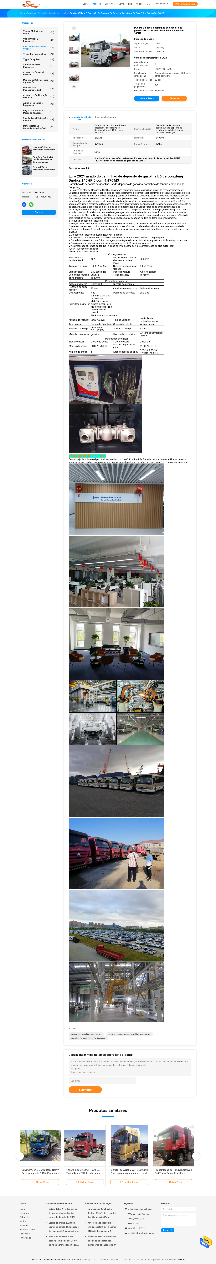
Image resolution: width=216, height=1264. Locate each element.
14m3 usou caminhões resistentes (86, 1034)
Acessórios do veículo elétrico (38, 73)
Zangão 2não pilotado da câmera (38, 119)
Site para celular (27, 1229)
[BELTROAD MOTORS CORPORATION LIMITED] (31, 4)
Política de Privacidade (25, 1236)
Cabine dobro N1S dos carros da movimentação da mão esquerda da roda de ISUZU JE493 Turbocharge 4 (63, 1213)
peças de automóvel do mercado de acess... (38, 111)
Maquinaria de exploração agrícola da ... (38, 81)
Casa (22, 1209)
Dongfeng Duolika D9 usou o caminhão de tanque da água (43, 159)
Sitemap (24, 1225)
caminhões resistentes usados (38, 47)
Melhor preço (147, 98)
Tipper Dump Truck (38, 59)
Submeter (85, 1090)
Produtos (24, 1213)
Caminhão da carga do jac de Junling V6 (88, 1038)
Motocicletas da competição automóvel (38, 127)
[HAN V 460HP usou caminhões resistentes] (27, 150)
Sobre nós (24, 1217)
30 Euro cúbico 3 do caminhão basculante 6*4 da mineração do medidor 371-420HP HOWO (172, 1173)
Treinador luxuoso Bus (38, 54)
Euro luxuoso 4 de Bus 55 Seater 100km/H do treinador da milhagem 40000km (101, 1213)
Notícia (23, 1221)
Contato (39, 212)
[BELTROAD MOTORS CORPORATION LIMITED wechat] (31, 204)
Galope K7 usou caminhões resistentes (44, 168)
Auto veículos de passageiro (38, 66)
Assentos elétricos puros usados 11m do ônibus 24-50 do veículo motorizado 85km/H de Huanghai (64, 1241)
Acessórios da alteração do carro (38, 96)
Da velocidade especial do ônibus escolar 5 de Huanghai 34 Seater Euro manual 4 (101, 1227)
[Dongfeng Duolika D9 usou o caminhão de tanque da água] (27, 160)
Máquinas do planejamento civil (38, 88)
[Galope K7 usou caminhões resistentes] (27, 170)
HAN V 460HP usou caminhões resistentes (44, 148)
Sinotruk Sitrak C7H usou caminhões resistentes (129, 1034)
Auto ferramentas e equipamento (38, 104)
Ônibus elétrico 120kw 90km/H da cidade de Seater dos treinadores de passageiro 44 (102, 1240)
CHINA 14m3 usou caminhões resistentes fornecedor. (56, 1259)
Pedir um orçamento (185, 4)
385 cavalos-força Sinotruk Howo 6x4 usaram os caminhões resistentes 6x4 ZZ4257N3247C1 (40, 1173)
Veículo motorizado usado (38, 32)
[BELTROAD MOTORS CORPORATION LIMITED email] (24, 204)
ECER (182, 1259)
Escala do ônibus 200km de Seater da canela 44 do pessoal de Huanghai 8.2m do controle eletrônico (64, 1227)
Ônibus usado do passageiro (38, 40)
